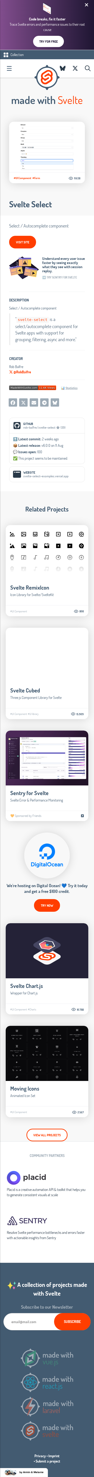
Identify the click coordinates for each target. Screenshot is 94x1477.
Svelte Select (30, 204)
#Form (36, 178)
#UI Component (22, 178)
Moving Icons (24, 1088)
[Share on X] (23, 402)
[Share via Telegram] (44, 402)
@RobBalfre (22, 371)
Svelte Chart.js (26, 986)
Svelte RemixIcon (29, 587)
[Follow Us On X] (75, 68)
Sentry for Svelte (29, 793)
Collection (17, 54)
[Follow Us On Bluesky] (62, 68)
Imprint (54, 1455)
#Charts (32, 1009)
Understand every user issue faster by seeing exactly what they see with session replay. (63, 264)
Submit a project (48, 1461)
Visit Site (22, 242)
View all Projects (47, 1135)
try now (47, 905)
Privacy (40, 1455)
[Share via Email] (34, 402)
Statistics (71, 388)
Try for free (48, 41)
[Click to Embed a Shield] (32, 387)
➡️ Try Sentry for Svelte (59, 277)
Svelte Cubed (25, 690)
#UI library (33, 713)
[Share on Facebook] (13, 402)
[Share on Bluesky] (55, 402)
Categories (9, 68)
